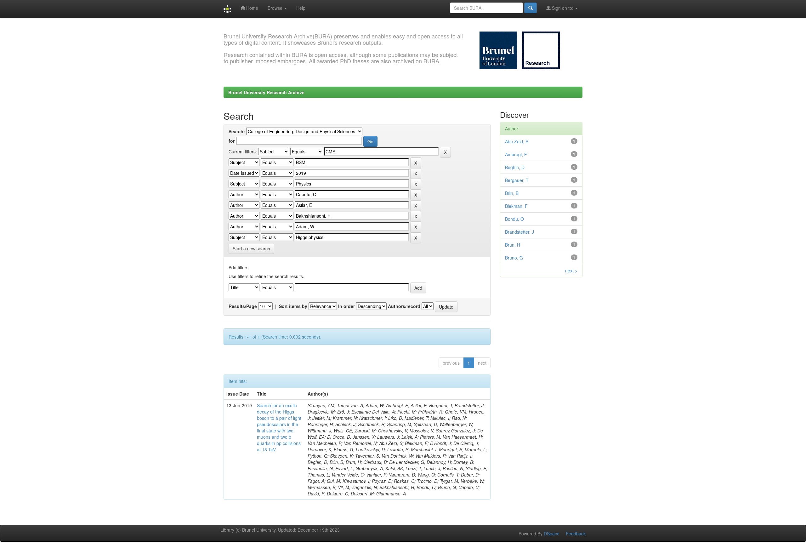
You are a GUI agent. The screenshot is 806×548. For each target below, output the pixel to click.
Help (300, 8)
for (232, 141)
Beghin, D (515, 167)
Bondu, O (514, 219)
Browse (276, 8)
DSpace (551, 533)
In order (346, 306)
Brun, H (512, 245)
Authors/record (404, 306)
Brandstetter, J (519, 232)
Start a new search (251, 248)
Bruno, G (514, 257)
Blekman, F (516, 206)
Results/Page (243, 306)
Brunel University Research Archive (266, 92)
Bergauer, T (517, 180)
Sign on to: (563, 8)
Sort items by (293, 306)
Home (251, 8)
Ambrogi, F (516, 154)
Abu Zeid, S (516, 141)
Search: (237, 131)
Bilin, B (512, 193)
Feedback (576, 533)
